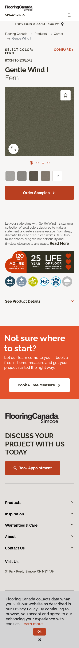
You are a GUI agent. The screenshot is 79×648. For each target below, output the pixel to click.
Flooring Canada (16, 34)
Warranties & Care (21, 525)
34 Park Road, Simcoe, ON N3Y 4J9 (29, 571)
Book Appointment (35, 468)
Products (41, 34)
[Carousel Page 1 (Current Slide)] (31, 163)
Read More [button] (59, 243)
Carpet (58, 34)
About (10, 536)
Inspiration (14, 514)
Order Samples (36, 193)
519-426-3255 (15, 15)
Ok (39, 631)
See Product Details (22, 301)
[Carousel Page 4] (48, 163)
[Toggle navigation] (70, 15)
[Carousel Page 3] (43, 163)
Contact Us (15, 548)
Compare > (64, 49)
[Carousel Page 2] (37, 163)
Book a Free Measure (36, 385)
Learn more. (32, 624)
